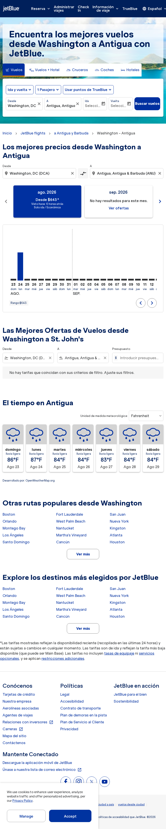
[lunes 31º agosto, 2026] (69, 280)
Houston (117, 542)
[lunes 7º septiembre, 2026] (117, 280)
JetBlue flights (33, 133)
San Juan (118, 514)
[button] (48, 89)
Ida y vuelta (17, 90)
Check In (83, 9)
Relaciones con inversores (28, 722)
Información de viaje (106, 9)
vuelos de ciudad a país (99, 804)
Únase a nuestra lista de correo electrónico (42, 769)
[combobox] (40, 173)
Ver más (83, 554)
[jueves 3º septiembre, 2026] (89, 280)
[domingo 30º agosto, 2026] (62, 280)
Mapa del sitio (14, 736)
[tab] (14, 70)
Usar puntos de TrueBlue (86, 90)
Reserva (41, 8)
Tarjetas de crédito (19, 694)
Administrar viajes (64, 9)
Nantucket (65, 528)
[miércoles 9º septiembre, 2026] (131, 280)
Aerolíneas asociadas (21, 708)
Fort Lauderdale (69, 514)
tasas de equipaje (119, 653)
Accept (70, 816)
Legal (64, 694)
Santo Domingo (16, 542)
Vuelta (115, 101)
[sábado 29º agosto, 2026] (55, 280)
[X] (91, 781)
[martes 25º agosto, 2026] (27, 280)
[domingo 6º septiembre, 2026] (110, 280)
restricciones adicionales (63, 658)
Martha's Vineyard (71, 535)
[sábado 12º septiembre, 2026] (152, 280)
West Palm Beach (70, 521)
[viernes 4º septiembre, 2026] (96, 280)
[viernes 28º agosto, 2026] (48, 280)
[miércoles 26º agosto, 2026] (34, 280)
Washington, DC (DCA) (22, 106)
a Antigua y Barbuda (71, 133)
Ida (87, 101)
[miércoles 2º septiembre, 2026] (82, 280)
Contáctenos (14, 743)
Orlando (10, 521)
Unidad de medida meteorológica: (104, 416)
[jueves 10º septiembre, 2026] (138, 280)
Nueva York (119, 521)
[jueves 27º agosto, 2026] (41, 280)
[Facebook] (66, 781)
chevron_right (159, 201)
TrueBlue (129, 8)
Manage (26, 816)
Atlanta (116, 535)
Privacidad (69, 729)
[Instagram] (78, 781)
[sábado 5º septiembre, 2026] (103, 280)
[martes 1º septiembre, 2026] (75, 280)
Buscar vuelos (147, 103)
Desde (12, 101)
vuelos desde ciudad (131, 804)
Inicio (7, 133)
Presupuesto (121, 349)
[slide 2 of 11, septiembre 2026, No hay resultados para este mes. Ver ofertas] (119, 201)
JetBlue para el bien (130, 694)
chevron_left (6, 201)
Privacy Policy (22, 801)
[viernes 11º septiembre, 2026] (145, 280)
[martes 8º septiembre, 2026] (124, 280)
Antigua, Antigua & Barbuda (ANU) (60, 106)
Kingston (118, 528)
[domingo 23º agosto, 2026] (13, 280)
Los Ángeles (13, 535)
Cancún (63, 542)
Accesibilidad (72, 701)
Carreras (13, 729)
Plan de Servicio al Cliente (82, 722)
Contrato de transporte (80, 708)
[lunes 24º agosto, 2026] (20, 266)
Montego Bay (14, 528)
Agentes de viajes (18, 715)
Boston (9, 514)
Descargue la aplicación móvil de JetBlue (37, 762)
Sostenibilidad (126, 701)
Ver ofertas (119, 208)
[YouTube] (104, 781)
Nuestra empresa (17, 701)
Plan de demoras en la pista (83, 715)
